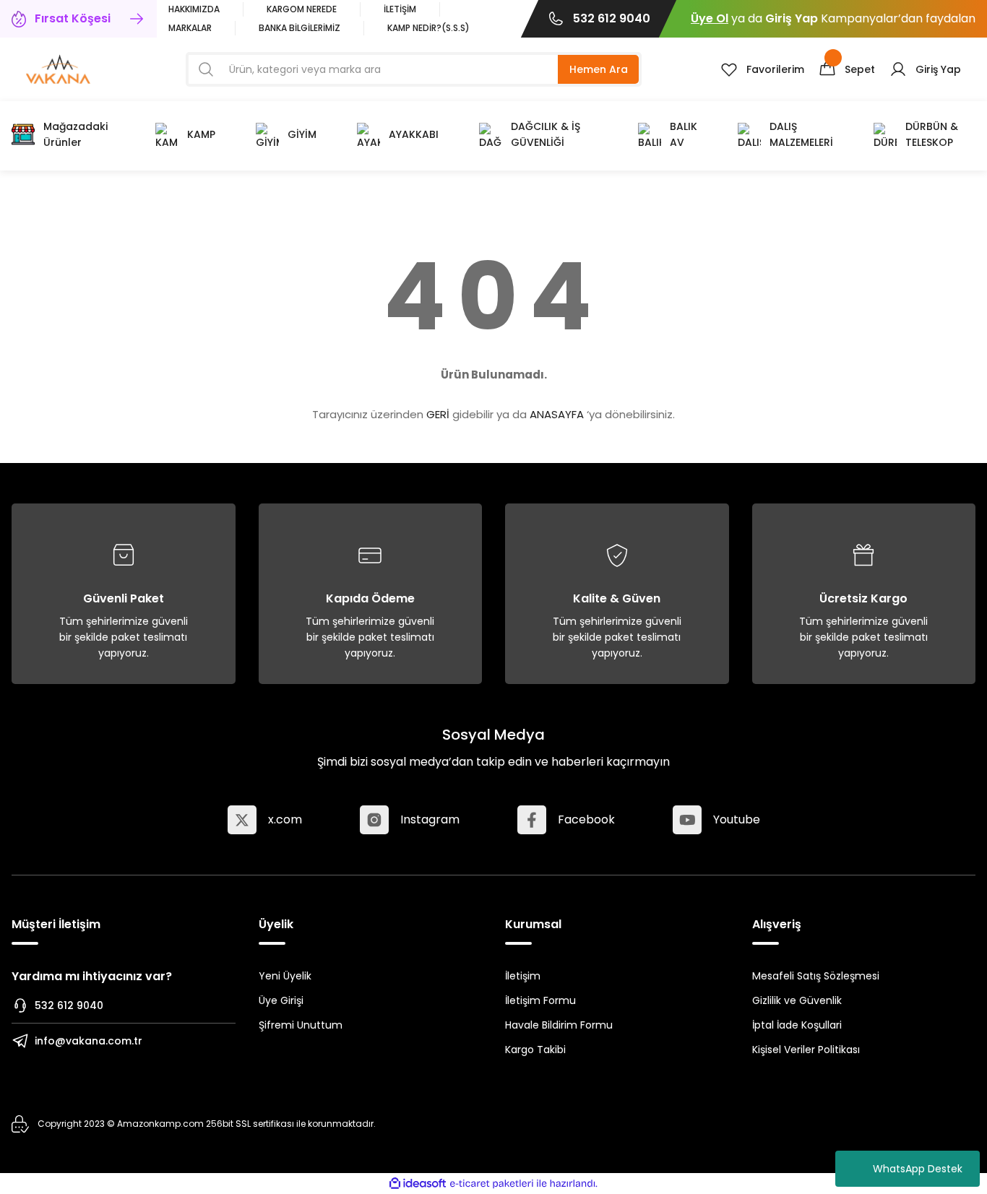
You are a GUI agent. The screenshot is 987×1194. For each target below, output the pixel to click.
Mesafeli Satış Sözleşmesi (815, 976)
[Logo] (58, 68)
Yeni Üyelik (285, 976)
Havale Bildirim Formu (559, 1025)
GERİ (437, 414)
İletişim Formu (540, 1000)
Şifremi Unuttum (300, 1025)
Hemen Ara (598, 69)
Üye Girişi (281, 1000)
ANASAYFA (557, 414)
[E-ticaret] (491, 1183)
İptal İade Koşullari (797, 1025)
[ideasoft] (418, 1183)
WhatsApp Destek (917, 1168)
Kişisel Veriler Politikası (806, 1049)
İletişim (522, 976)
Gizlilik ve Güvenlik (797, 1000)
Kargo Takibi (535, 1049)
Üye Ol (709, 18)
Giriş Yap (791, 18)
